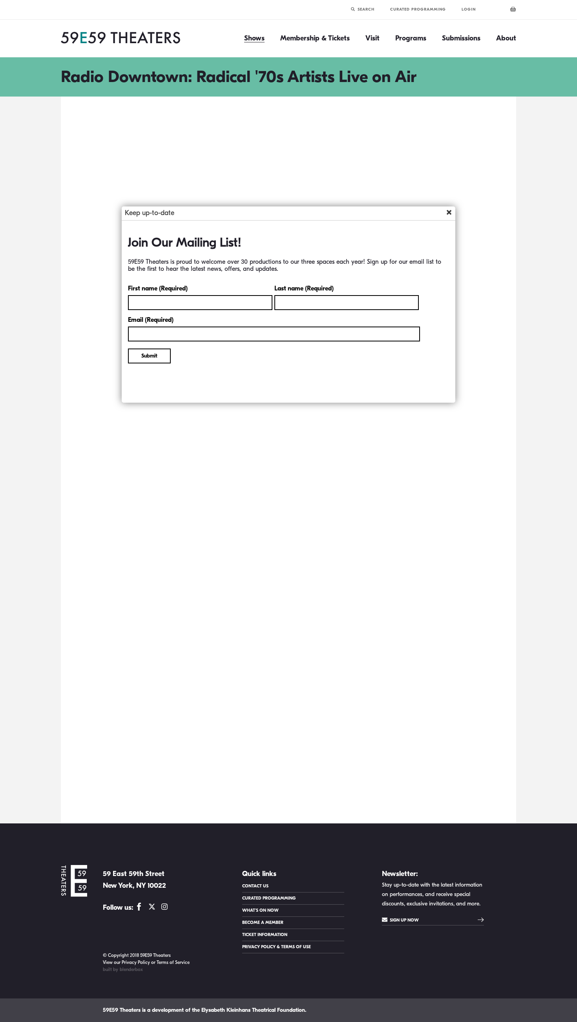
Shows (254, 38)
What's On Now (260, 910)
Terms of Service (173, 962)
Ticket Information (264, 934)
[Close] (449, 212)
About (506, 38)
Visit (372, 38)
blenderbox (131, 969)
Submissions (461, 38)
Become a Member (262, 922)
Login (469, 9)
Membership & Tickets (315, 38)
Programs (410, 38)
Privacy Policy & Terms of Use (276, 946)
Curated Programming (418, 9)
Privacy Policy (136, 962)
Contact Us (255, 886)
